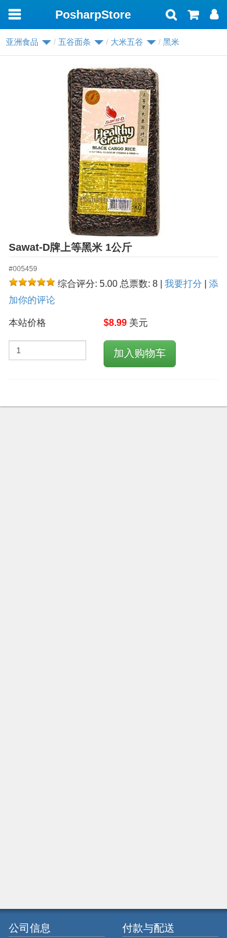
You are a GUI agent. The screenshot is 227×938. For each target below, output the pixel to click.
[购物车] (193, 15)
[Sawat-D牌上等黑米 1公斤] (113, 152)
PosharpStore (93, 14)
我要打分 (183, 284)
